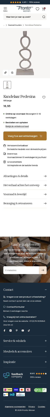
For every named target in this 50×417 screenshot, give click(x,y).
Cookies (41, 406)
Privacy (31, 406)
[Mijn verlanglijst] (37, 9)
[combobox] (25, 16)
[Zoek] (43, 16)
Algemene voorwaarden (15, 406)
